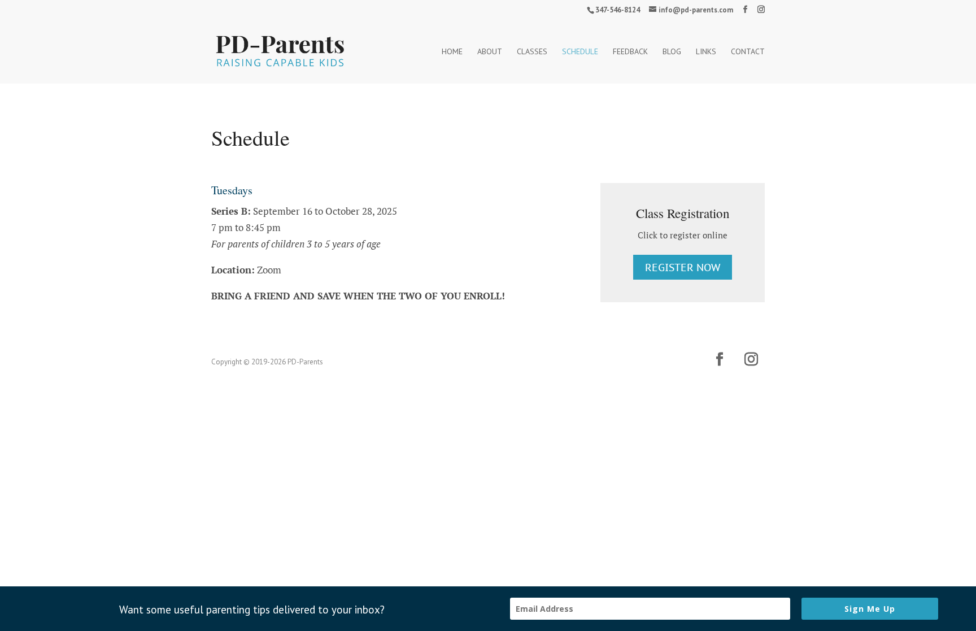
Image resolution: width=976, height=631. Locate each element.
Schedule (580, 51)
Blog (672, 51)
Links (706, 51)
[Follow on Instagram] (751, 359)
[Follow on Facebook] (719, 359)
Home (452, 51)
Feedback (630, 51)
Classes (532, 51)
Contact (748, 51)
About (489, 51)
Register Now (682, 267)
